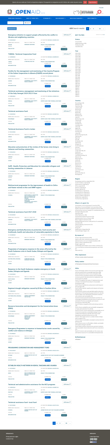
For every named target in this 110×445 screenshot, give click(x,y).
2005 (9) (77, 86)
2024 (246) (78, 56)
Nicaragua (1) (78, 174)
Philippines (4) (78, 154)
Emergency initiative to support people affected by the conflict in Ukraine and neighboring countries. (33, 36)
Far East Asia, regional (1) (81, 198)
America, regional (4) (80, 187)
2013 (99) (77, 74)
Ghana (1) (77, 171)
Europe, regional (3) (80, 189)
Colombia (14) (78, 125)
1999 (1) (77, 96)
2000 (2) (77, 94)
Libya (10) (77, 133)
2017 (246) (77, 67)
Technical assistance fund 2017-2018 (22, 212)
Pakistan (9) (78, 136)
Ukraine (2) (78, 168)
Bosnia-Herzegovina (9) (81, 134)
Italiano (101, 7)
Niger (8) (77, 138)
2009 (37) (77, 80)
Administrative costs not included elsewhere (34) (87, 241)
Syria (9, 239)
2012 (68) (77, 75)
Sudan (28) (78, 111)
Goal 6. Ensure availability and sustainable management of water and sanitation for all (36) (89, 308)
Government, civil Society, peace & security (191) (87, 205)
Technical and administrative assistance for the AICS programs (31, 384)
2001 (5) (77, 93)
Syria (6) (77, 147)
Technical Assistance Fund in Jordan (21, 129)
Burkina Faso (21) (79, 119)
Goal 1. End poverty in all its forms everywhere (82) (88, 274)
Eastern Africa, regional (14, 258)
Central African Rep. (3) (81, 155)
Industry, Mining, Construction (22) (84, 224)
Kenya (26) (77, 112)
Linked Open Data (94, 436)
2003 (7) (77, 90)
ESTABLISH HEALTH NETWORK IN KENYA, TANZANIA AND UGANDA (32, 365)
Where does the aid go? (14, 18)
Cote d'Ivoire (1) (79, 169)
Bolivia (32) (78, 109)
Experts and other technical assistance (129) (86, 239)
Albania (10, 81)
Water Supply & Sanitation (31, 195)
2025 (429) (78, 55)
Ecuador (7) (78, 144)
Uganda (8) (78, 142)
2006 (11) (77, 85)
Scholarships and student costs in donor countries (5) (88, 245)
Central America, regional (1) (82, 194)
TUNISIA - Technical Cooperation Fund (22, 54)
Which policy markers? (76, 18)
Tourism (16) (78, 226)
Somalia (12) (78, 130)
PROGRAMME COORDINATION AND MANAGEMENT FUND (28, 347)
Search (28, 23)
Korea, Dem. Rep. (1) (80, 173)
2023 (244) (78, 58)
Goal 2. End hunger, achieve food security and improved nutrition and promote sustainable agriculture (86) (89, 271)
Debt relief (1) (78, 250)
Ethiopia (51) (78, 104)
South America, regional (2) (82, 190)
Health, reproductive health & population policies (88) (89, 208)
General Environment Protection (29, 296)
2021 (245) (78, 61)
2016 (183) (78, 69)
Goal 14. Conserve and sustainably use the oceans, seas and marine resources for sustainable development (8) (89, 331)
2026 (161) (78, 53)
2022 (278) (78, 59)
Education (27, 200)
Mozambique (11, 118)
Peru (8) (77, 139)
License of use (9, 439)
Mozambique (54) (79, 103)
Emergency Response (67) (81, 212)
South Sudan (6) (79, 146)
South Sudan (11, 279)
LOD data (66, 35)
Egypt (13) (77, 128)
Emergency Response (29, 44)
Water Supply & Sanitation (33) (83, 219)
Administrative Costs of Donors (30, 356)
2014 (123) (78, 72)
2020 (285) (78, 63)
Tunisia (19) (78, 120)
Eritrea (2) (77, 162)
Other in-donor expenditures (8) (83, 242)
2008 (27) (77, 82)
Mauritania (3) (78, 158)
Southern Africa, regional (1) (82, 192)
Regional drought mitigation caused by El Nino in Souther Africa (32, 288)
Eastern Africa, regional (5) (82, 184)
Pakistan (10, 392)
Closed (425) (78, 42)
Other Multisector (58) (81, 215)
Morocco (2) (78, 163)
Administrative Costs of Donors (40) (84, 218)
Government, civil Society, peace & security (30, 81)
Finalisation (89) (79, 45)
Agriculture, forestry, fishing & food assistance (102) (88, 207)
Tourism (26, 319)
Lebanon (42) (78, 108)
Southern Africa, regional (14, 296)
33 (100, 29)
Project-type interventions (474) (83, 237)
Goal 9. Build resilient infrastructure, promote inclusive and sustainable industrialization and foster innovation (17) (89, 328)
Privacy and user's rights (12, 436)
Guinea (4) (77, 152)
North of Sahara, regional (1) (82, 195)
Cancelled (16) (78, 46)
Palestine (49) (78, 106)
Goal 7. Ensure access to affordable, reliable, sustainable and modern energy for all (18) (89, 324)
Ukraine (10, 44)
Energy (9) (77, 227)
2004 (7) (77, 88)
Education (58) (79, 213)
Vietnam (10, 355)
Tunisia (10, 61)
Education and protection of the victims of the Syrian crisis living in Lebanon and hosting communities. (33, 148)
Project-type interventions (48, 44)
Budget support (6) (80, 244)
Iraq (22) (77, 117)
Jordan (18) (78, 122)
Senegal (10, 101)
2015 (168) (78, 71)
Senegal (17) (78, 123)
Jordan (10, 136)
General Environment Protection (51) (84, 216)
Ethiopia (10, 195)
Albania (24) (78, 114)
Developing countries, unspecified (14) (84, 181)
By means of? (46, 18)
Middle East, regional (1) (81, 197)
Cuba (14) (77, 127)
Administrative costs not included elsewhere (52, 355)
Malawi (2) (78, 165)
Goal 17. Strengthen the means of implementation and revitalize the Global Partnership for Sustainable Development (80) (89, 282)
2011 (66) (77, 77)
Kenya (9, 373)
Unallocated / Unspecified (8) (82, 229)
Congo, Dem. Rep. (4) (80, 150)
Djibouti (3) (78, 157)
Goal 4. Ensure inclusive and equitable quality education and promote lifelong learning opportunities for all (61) (89, 292)
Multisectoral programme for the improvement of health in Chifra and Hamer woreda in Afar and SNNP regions (32, 186)
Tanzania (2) (78, 166)
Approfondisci (92, 2)
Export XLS (12, 28)
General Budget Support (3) (82, 231)
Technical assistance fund (18, 111)
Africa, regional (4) (80, 186)
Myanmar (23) (78, 115)
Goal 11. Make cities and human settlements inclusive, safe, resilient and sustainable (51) (88, 295)
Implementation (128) (80, 43)
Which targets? (91, 18)
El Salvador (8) (79, 141)
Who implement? (60, 18)
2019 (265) (78, 64)
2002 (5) (77, 91)
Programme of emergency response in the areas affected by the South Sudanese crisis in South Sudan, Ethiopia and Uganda (32, 250)
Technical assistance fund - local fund (22, 402)
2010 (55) (77, 78)
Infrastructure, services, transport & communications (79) (89, 210)
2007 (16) (77, 83)
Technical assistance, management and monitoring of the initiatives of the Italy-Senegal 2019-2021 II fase (33, 92)
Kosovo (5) (78, 149)
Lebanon (10, 156)
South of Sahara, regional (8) (82, 183)
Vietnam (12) (78, 131)
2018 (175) (78, 66)
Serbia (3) (77, 160)
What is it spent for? (32, 18)
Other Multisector (29, 61)
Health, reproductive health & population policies (29, 197)
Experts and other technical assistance (51, 101)
